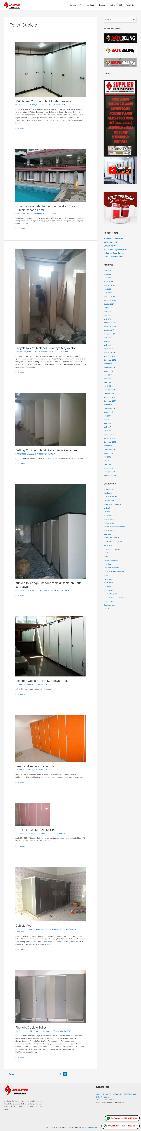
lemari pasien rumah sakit (113, 542)
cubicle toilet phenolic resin (114, 527)
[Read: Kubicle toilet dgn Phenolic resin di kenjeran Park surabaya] (50, 531)
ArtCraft (107, 508)
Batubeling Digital (90, 1127)
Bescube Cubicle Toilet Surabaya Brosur (42, 680)
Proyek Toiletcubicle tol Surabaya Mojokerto (45, 348)
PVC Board (108, 586)
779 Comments (21, 929)
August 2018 (108, 371)
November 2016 (110, 442)
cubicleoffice (109, 530)
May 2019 (107, 341)
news (38, 1031)
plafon (106, 575)
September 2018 (110, 367)
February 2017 (109, 435)
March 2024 (108, 282)
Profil (82, 5)
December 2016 (110, 438)
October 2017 (109, 405)
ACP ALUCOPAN (110, 246)
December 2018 (110, 356)
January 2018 (109, 394)
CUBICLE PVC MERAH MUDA (35, 830)
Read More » (20, 128)
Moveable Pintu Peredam (113, 238)
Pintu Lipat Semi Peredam (114, 571)
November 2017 (110, 401)
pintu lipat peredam (111, 568)
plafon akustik (109, 579)
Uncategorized (109, 605)
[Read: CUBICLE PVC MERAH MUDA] (50, 814)
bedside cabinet (110, 515)
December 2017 (110, 397)
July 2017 (107, 416)
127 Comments (21, 105)
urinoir (106, 609)
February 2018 (109, 390)
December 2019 (110, 323)
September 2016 (110, 449)
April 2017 (107, 427)
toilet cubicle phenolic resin (114, 597)
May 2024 (107, 274)
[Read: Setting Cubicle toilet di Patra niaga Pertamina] (50, 419)
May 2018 (107, 379)
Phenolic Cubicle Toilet (30, 1027)
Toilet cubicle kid (110, 594)
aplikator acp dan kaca (112, 504)
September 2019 (110, 334)
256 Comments (21, 1031)
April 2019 (107, 345)
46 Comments (20, 590)
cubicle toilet (53, 929)
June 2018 (108, 375)
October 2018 (109, 364)
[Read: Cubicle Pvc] (50, 894)
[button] (95, 5)
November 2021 (110, 300)
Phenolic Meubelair (111, 560)
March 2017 (108, 431)
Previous (12, 1074)
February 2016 (109, 472)
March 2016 (108, 468)
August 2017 (108, 412)
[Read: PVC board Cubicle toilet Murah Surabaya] (50, 69)
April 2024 (108, 278)
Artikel (112, 5)
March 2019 (108, 349)
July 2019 (107, 337)
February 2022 (109, 296)
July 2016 (107, 457)
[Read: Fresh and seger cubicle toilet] (50, 738)
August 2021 (108, 308)
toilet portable (109, 601)
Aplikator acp (109, 501)
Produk (102, 5)
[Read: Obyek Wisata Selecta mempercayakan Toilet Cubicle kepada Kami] (50, 175)
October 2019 (109, 330)
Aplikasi (90, 5)
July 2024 (107, 270)
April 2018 (107, 382)
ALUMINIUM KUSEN (111, 497)
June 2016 (108, 461)
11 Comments (20, 352)
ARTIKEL (32, 105)
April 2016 (107, 464)
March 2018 (108, 386)
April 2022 (108, 293)
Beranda (73, 5)
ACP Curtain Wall (110, 242)
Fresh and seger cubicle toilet (35, 766)
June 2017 (108, 420)
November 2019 (110, 326)
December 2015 (110, 476)
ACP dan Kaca (109, 489)
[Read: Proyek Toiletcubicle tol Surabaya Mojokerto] (50, 296)
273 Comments (21, 834)
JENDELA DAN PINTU (112, 538)
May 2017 (107, 423)
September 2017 (110, 408)
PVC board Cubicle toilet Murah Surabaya (43, 101)
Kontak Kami (130, 5)
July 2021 (107, 311)
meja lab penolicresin (112, 549)
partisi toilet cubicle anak (113, 257)
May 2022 (107, 289)
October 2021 (109, 304)
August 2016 (108, 453)
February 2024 (109, 285)
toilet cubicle (41, 105)
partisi (106, 556)
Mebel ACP (108, 545)
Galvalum (107, 534)
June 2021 (108, 315)
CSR (120, 5)
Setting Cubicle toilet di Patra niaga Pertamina (46, 450)
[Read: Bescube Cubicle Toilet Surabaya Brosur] (50, 646)
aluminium (108, 493)
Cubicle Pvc (23, 925)
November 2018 (110, 360)
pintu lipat (107, 564)
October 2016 (109, 446)
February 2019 (109, 352)
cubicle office (41, 929)
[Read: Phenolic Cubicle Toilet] (50, 996)
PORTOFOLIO (20, 214)
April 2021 (107, 319)
